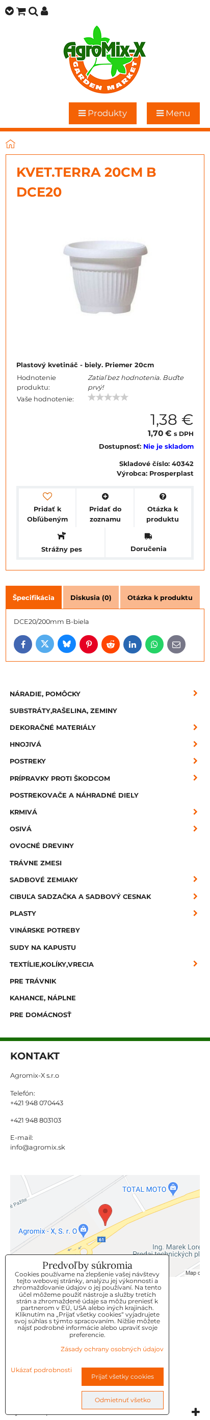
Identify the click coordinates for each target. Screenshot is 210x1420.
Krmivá (23, 812)
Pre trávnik (33, 981)
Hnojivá (25, 744)
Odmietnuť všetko (123, 1400)
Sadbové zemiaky (44, 880)
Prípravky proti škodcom (60, 778)
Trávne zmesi (36, 863)
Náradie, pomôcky (45, 694)
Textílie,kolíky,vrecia (52, 964)
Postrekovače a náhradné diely (74, 795)
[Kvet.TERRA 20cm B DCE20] (105, 279)
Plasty (23, 913)
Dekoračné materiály (53, 727)
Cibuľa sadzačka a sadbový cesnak (80, 896)
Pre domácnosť (40, 1015)
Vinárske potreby (45, 930)
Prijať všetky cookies (122, 1376)
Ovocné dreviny (42, 846)
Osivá (21, 829)
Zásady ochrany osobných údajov (112, 1349)
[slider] (108, 397)
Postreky (28, 761)
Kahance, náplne (43, 998)
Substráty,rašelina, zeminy (63, 711)
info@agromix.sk (37, 1147)
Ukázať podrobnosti (41, 1370)
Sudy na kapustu (43, 947)
